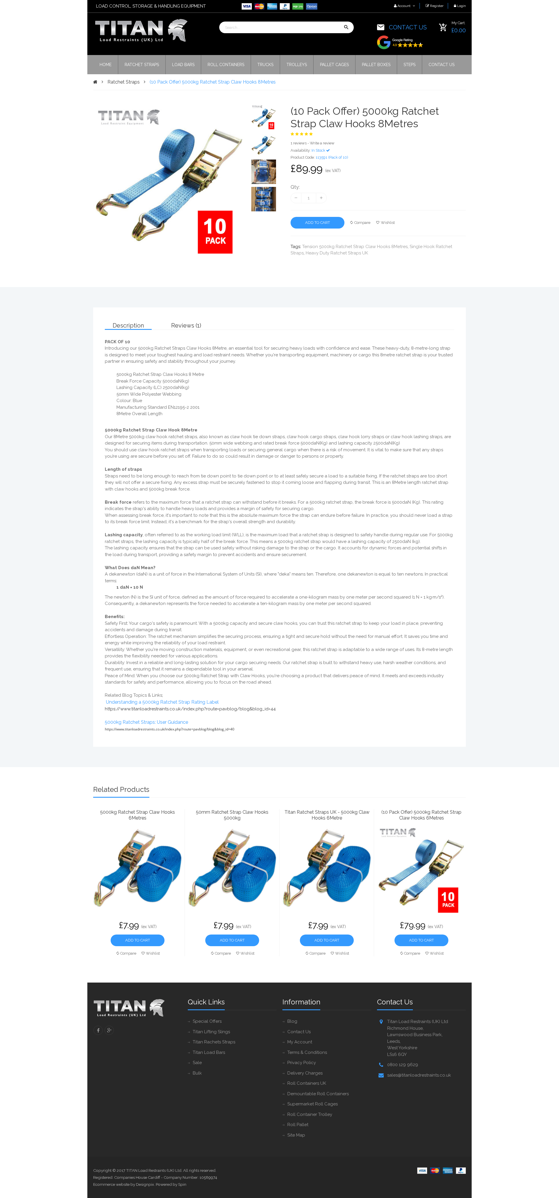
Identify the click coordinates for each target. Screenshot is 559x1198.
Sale (197, 1062)
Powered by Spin (171, 1184)
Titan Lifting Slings (211, 1031)
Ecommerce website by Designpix (123, 1184)
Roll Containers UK (306, 1083)
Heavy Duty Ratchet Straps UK (337, 253)
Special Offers (207, 1021)
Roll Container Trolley (309, 1114)
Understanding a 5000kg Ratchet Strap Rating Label (162, 702)
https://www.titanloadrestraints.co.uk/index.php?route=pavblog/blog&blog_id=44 (190, 709)
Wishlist (388, 222)
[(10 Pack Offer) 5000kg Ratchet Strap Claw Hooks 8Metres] (263, 117)
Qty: (295, 187)
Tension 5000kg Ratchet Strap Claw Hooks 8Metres (355, 246)
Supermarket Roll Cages (312, 1104)
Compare (362, 222)
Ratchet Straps (123, 82)
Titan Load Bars (209, 1052)
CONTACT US (408, 27)
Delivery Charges (305, 1073)
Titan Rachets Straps (214, 1042)
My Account (299, 1042)
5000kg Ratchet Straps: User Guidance (146, 722)
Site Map (296, 1135)
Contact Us (299, 1031)
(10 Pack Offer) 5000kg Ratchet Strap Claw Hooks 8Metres (213, 82)
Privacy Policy (301, 1062)
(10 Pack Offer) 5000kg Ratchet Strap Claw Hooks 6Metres (421, 814)
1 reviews (299, 143)
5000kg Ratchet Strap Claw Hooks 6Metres (137, 814)
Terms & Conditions (307, 1052)
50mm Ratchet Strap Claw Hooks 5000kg (232, 814)
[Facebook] (98, 1030)
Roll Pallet (297, 1124)
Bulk (197, 1073)
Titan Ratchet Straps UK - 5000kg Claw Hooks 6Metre (326, 814)
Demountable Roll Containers (318, 1093)
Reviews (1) (186, 325)
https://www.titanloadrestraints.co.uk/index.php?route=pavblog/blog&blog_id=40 (169, 729)
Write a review (322, 143)
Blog (292, 1021)
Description (128, 325)
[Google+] (109, 1030)
